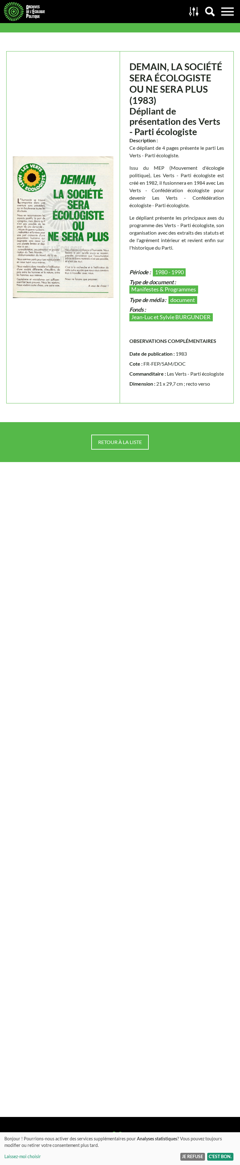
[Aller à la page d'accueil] (93, 11)
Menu (227, 11)
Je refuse (192, 1156)
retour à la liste (120, 442)
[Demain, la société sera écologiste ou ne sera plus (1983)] (63, 227)
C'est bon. (220, 1156)
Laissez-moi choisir (22, 1156)
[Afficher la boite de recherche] (210, 12)
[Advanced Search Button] (194, 12)
